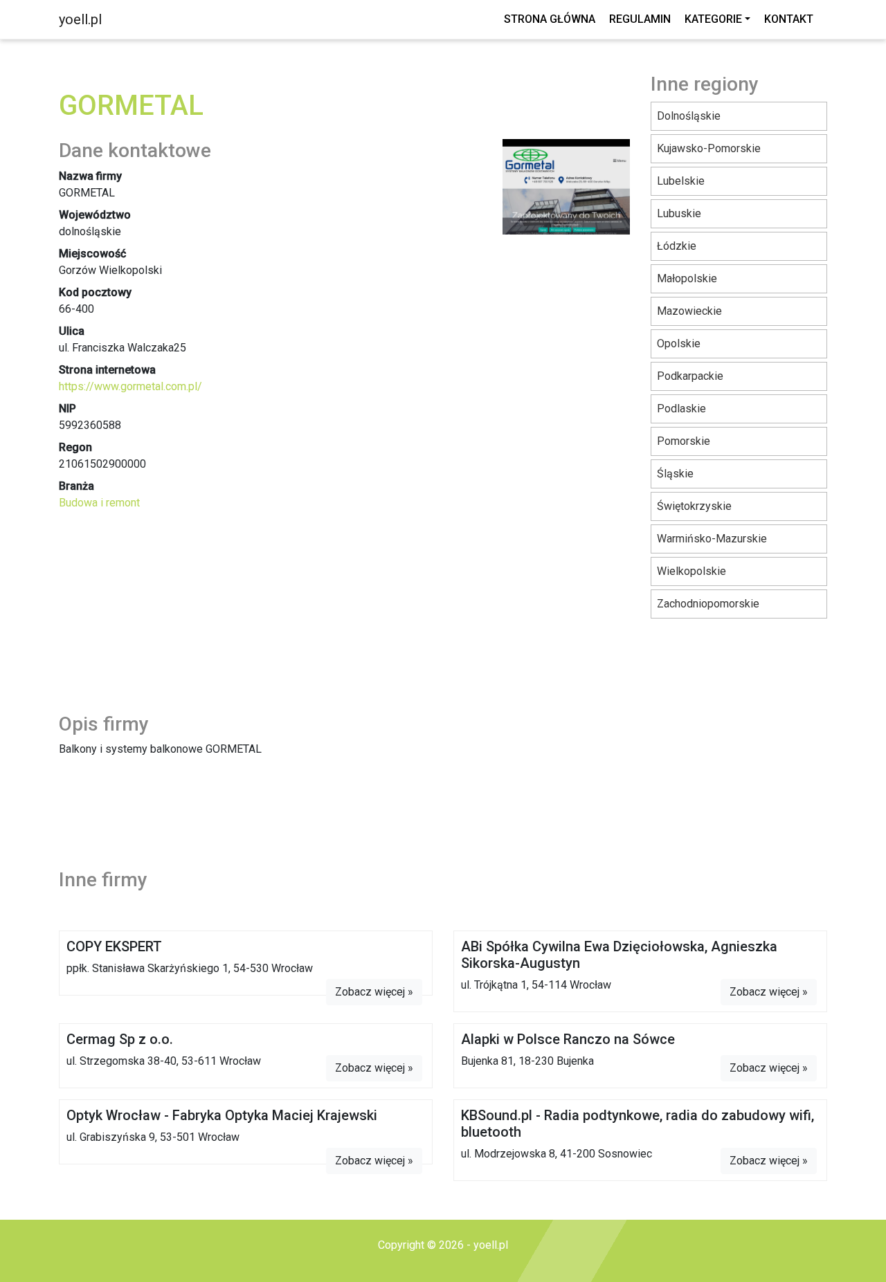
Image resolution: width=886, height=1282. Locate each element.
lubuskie (679, 213)
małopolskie (687, 278)
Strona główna (549, 19)
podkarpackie (690, 376)
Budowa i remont (99, 502)
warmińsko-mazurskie (712, 538)
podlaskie (681, 408)
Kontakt (788, 19)
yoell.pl (80, 19)
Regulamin (640, 19)
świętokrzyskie (694, 506)
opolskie (678, 343)
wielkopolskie (691, 571)
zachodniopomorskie (708, 603)
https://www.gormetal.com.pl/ (130, 386)
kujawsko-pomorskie (709, 148)
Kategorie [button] (713, 19)
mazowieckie (689, 311)
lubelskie (681, 180)
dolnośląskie (689, 115)
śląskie (675, 473)
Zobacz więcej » (374, 991)
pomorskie (683, 441)
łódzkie (676, 246)
